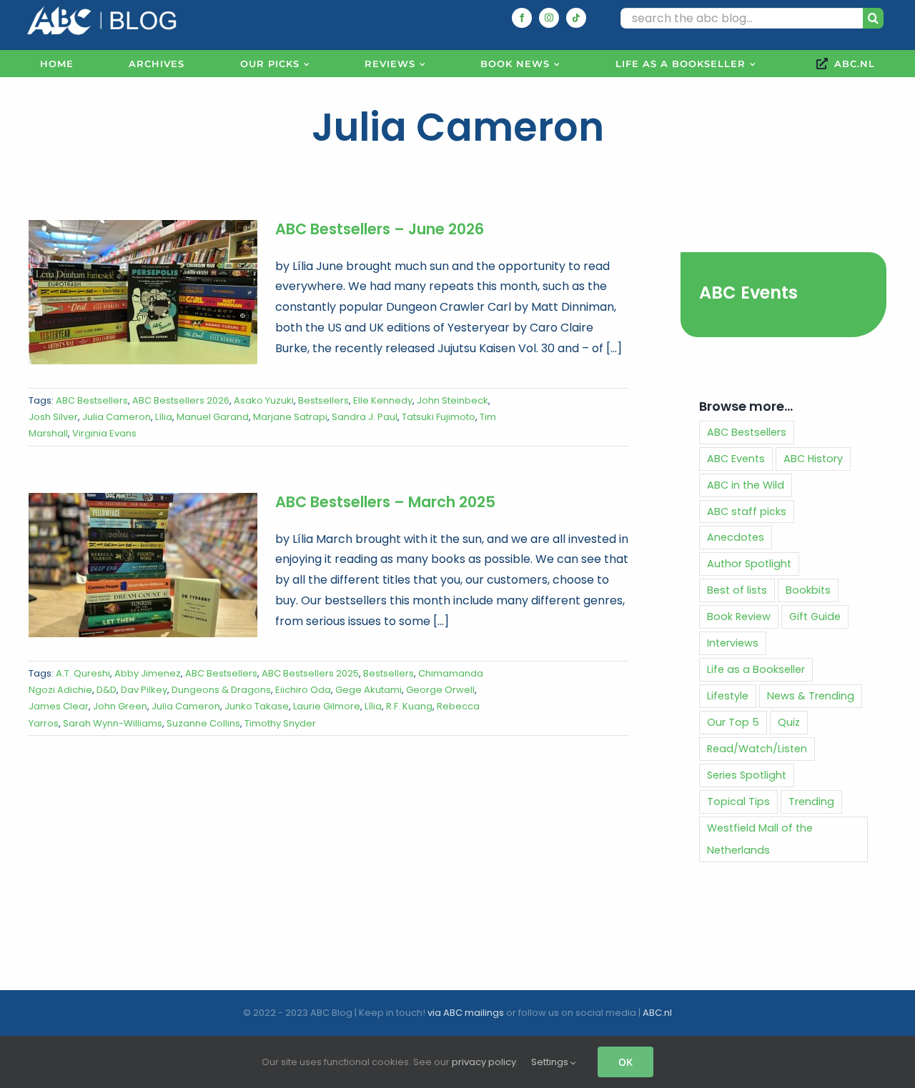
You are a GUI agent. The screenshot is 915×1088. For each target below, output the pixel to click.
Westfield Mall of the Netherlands (760, 839)
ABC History (813, 458)
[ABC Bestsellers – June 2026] (143, 292)
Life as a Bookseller (756, 669)
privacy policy (484, 1062)
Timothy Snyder (280, 723)
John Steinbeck (452, 400)
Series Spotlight (746, 775)
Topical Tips (738, 801)
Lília (163, 417)
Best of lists (737, 590)
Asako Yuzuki (264, 400)
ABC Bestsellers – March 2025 (385, 501)
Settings (550, 1062)
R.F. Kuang (409, 706)
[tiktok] (576, 18)
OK (625, 1062)
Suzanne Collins (203, 723)
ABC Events (748, 292)
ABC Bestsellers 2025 (310, 673)
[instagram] (549, 18)
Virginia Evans (104, 433)
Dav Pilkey (144, 690)
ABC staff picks (746, 511)
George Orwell (440, 690)
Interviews (732, 643)
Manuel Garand (213, 417)
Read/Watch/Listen (757, 749)
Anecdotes (735, 537)
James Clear (59, 706)
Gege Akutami (368, 690)
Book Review (739, 616)
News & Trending (810, 696)
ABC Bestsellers (92, 400)
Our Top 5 (733, 722)
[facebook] (522, 18)
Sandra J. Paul (364, 417)
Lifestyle (727, 696)
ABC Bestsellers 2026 (180, 400)
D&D (107, 690)
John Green (120, 706)
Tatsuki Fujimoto (438, 417)
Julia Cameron (116, 417)
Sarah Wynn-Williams (112, 723)
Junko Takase (256, 706)
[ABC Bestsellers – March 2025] (143, 565)
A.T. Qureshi (83, 673)
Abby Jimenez (147, 673)
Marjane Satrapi (290, 417)
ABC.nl (657, 1012)
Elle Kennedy (382, 400)
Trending (811, 801)
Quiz (789, 722)
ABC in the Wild (745, 485)
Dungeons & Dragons (221, 690)
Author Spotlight (749, 564)
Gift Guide (815, 616)
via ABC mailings (465, 1012)
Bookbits (808, 590)
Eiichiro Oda (303, 690)
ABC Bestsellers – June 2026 (379, 229)
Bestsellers (323, 400)
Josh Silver (53, 417)
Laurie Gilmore (326, 706)
